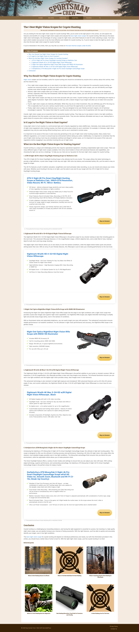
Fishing (89, 18)
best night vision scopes (78, 36)
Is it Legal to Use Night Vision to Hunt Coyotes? (44, 56)
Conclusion (32, 71)
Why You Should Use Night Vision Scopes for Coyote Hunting (48, 54)
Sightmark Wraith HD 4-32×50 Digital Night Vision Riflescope (47, 255)
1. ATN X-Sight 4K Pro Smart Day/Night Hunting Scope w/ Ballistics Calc (54, 60)
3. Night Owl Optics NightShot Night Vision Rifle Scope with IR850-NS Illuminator (57, 64)
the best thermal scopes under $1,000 (78, 45)
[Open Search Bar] (100, 18)
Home (40, 18)
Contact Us (114, 629)
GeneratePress (46, 628)
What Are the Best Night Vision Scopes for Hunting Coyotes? (48, 58)
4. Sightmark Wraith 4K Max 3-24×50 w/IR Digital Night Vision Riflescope (54, 66)
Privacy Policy (114, 626)
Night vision (28, 79)
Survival (63, 18)
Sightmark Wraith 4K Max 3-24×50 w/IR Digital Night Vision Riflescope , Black (49, 393)
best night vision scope (34, 537)
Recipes (51, 18)
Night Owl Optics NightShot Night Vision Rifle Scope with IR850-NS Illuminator (48, 333)
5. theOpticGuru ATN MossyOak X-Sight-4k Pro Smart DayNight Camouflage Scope (58, 68)
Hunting (75, 18)
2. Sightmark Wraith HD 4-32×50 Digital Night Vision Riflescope (51, 62)
